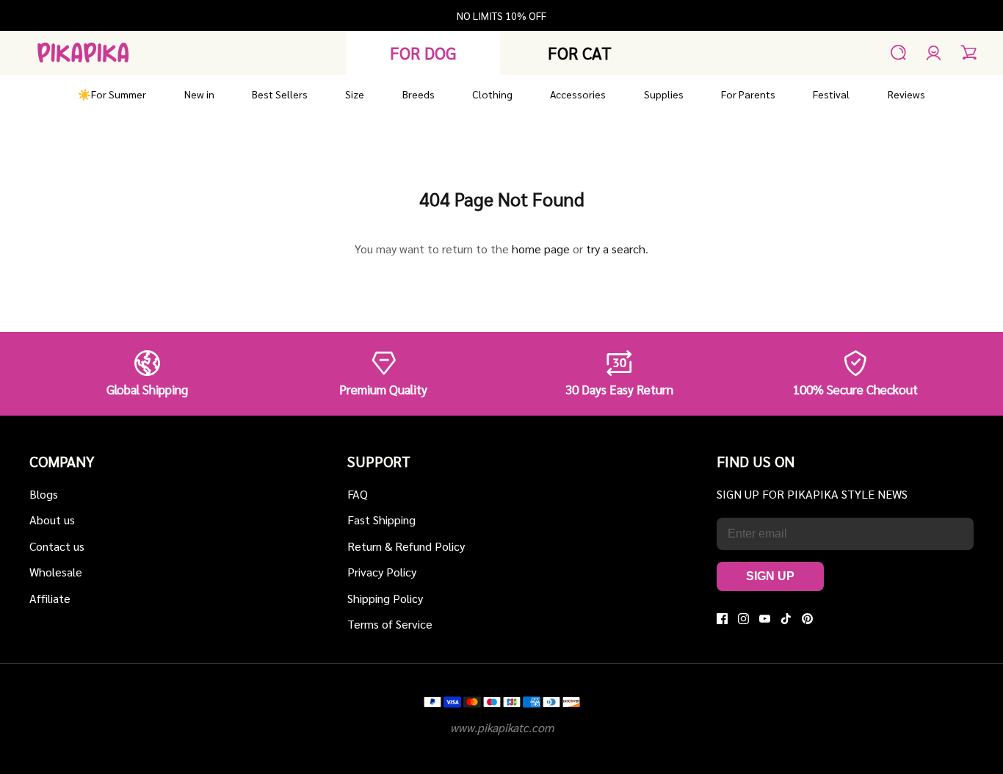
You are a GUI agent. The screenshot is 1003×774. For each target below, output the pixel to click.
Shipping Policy (385, 598)
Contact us (56, 546)
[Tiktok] (786, 618)
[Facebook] (722, 618)
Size (354, 94)
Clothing (492, 94)
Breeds (418, 94)
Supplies (664, 94)
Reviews (906, 94)
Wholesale (55, 571)
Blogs (43, 494)
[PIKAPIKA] (83, 52)
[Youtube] (764, 618)
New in (199, 94)
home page (541, 248)
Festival (831, 94)
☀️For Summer (112, 94)
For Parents (748, 94)
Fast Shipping (381, 519)
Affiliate (49, 598)
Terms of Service (389, 624)
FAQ (357, 494)
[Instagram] (743, 618)
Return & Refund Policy (406, 546)
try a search (615, 248)
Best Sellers (280, 94)
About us (52, 519)
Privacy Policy (381, 571)
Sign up (770, 576)
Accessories (578, 94)
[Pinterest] (807, 618)
